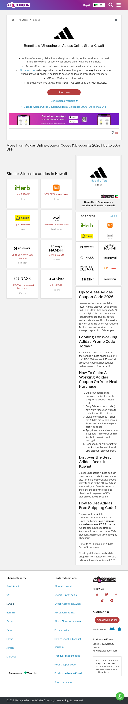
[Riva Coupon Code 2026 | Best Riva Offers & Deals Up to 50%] (87, 268)
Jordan (10, 648)
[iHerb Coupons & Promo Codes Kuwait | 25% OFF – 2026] (22, 187)
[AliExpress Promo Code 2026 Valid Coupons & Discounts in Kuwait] (110, 268)
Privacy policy (61, 630)
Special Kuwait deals (65, 595)
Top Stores (87, 216)
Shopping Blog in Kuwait (67, 603)
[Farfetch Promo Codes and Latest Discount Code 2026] (110, 279)
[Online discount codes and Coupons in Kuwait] (13, 20)
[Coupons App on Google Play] (112, 629)
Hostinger (22, 263)
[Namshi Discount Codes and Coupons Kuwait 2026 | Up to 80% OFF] (56, 248)
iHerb (22, 199)
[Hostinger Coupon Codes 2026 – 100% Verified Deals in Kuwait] (22, 248)
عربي (87, 5)
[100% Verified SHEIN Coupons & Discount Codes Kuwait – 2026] (87, 279)
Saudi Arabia (13, 586)
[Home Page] (18, 4)
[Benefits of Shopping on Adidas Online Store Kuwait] (98, 177)
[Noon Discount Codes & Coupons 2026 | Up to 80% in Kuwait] (22, 218)
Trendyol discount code (67, 655)
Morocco (11, 656)
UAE (8, 595)
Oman (9, 621)
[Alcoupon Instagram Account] (97, 594)
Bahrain (10, 612)
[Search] (110, 5)
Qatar (9, 630)
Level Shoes (56, 229)
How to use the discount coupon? (67, 643)
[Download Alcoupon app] (64, 119)
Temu (56, 199)
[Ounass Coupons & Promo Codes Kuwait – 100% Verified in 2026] (22, 278)
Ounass (22, 293)
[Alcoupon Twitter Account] (106, 594)
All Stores (23, 20)
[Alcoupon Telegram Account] (112, 600)
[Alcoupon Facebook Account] (116, 594)
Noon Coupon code (65, 664)
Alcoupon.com (28, 70)
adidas (36, 20)
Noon (22, 229)
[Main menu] (119, 5)
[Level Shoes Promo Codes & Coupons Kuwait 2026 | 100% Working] (56, 218)
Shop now (64, 92)
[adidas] (64, 33)
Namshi (56, 259)
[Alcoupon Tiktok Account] (102, 600)
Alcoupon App (101, 612)
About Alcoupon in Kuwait (68, 621)
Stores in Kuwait (63, 586)
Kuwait (10, 603)
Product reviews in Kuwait (68, 673)
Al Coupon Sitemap (64, 612)
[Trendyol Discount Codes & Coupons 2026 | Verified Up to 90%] (56, 278)
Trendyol (56, 290)
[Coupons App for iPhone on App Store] (119, 629)
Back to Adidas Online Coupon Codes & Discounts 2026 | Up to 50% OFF (65, 106)
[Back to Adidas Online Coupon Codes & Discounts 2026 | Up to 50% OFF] (116, 20)
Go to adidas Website (63, 100)
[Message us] (120, 696)
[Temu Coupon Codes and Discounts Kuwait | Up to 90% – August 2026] (56, 187)
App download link (107, 619)
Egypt (9, 639)
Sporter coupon (63, 682)
